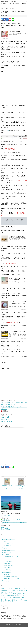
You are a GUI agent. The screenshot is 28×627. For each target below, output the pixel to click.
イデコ (13, 590)
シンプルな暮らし (8, 559)
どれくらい (24, 588)
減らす (17, 600)
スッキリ (9, 593)
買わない (5, 601)
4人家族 (2, 588)
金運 (12, 601)
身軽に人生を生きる (8, 567)
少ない (7, 597)
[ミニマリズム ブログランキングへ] (4, 411)
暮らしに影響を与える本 (7, 570)
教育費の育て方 (7, 574)
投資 (14, 597)
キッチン (16, 590)
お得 (11, 588)
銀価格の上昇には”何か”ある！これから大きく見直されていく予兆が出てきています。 (17, 303)
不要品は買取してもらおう (10, 563)
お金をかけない (19, 588)
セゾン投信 (16, 593)
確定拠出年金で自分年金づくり (11, 576)
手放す (11, 597)
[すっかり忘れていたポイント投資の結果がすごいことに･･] (7, 19)
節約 (1, 601)
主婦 (8, 595)
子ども (22, 595)
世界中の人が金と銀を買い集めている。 (17, 236)
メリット (2, 595)
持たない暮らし (5, 554)
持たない (19, 597)
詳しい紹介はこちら (5, 515)
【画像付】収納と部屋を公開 (11, 556)
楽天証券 (6, 130)
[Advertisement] (14, 86)
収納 (18, 595)
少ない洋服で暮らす (8, 543)
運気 (10, 601)
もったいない (9, 590)
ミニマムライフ (5, 541)
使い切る (10, 595)
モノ (5, 595)
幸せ (9, 597)
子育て (4, 597)
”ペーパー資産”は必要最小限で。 (15, 31)
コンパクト (20, 590)
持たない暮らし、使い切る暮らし (10, 1)
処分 (16, 595)
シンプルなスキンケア (11, 561)
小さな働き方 (5, 548)
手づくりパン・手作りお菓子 (9, 552)
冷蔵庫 (13, 595)
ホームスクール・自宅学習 (8, 539)
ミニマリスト (23, 593)
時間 (8, 600)
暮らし (10, 600)
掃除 (4, 600)
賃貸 (8, 601)
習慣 (3, 601)
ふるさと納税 (4, 590)
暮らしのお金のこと (6, 572)
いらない (7, 588)
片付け (25, 600)
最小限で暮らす (7, 545)
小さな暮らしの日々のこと (8, 550)
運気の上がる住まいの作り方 (9, 581)
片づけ (21, 600)
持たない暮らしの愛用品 (10, 565)
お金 (14, 588)
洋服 (13, 600)
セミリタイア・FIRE (7, 537)
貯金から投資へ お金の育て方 (11, 578)
